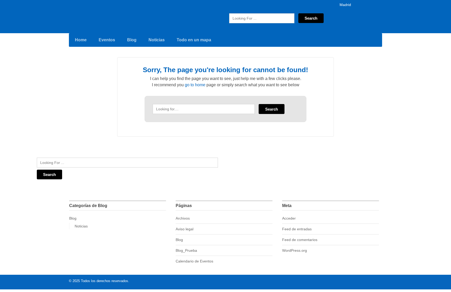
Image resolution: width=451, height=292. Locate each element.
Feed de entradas (297, 229)
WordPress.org (294, 250)
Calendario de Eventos (194, 261)
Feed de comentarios (299, 240)
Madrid (345, 5)
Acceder (289, 218)
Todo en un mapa (194, 40)
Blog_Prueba (186, 250)
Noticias (157, 40)
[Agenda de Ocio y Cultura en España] (89, 16)
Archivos (183, 218)
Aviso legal (184, 229)
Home (81, 40)
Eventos (107, 40)
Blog (132, 40)
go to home (195, 85)
